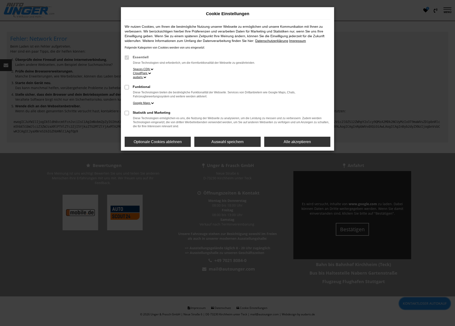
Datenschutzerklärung (271, 41)
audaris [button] (138, 77)
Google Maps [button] (142, 103)
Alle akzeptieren (297, 142)
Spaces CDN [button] (141, 69)
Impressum (297, 41)
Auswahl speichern (227, 142)
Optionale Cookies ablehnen (158, 142)
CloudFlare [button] (140, 73)
